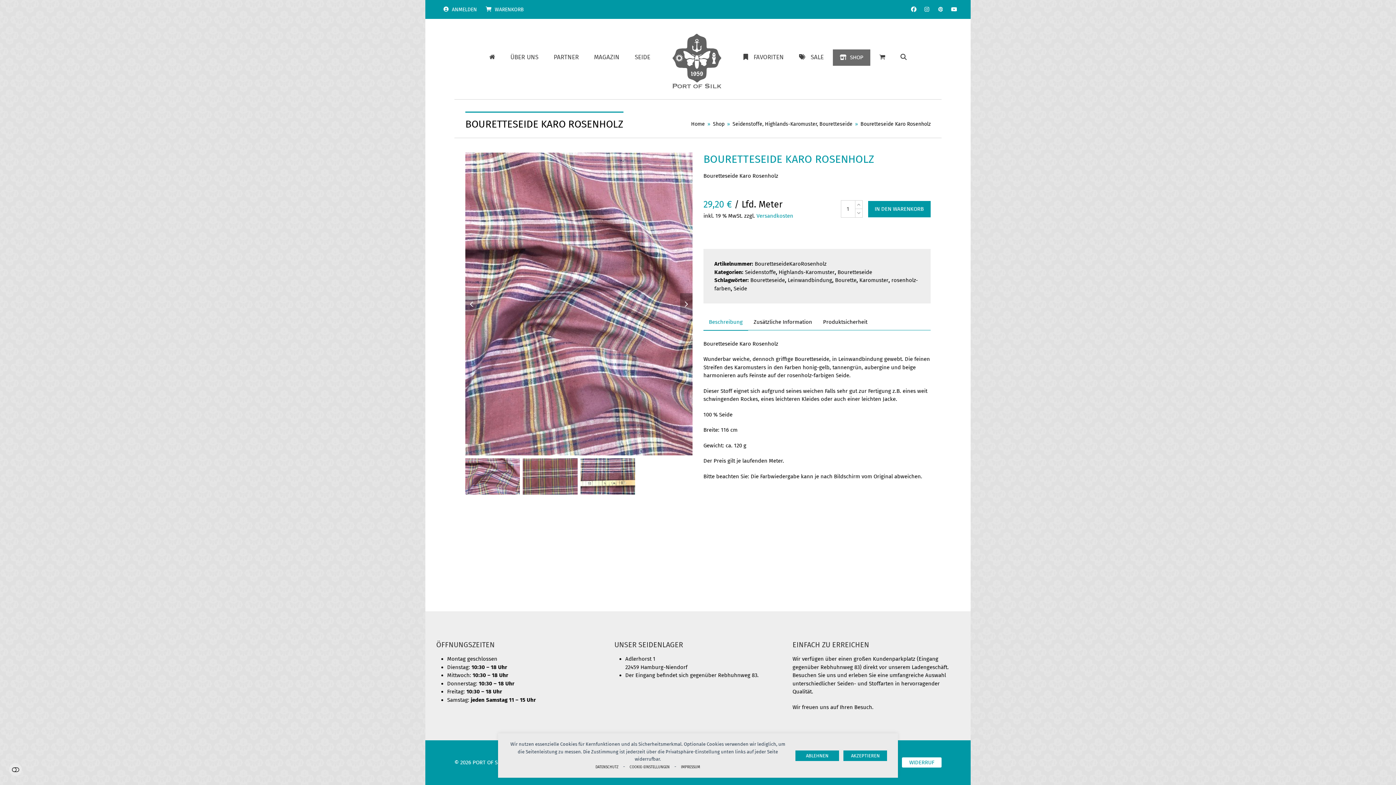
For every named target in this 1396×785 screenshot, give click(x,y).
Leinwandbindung (810, 280)
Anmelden (464, 10)
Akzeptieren (865, 755)
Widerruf (921, 762)
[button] (903, 57)
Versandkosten (775, 216)
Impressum (690, 767)
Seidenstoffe (760, 272)
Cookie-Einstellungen (650, 767)
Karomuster (873, 280)
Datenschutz (606, 767)
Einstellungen (15, 769)
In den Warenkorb (899, 209)
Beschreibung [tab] (726, 322)
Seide (740, 288)
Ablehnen (817, 755)
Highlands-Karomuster (807, 272)
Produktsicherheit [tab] (845, 322)
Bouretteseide (855, 272)
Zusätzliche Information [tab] (783, 322)
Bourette (846, 280)
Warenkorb (509, 10)
